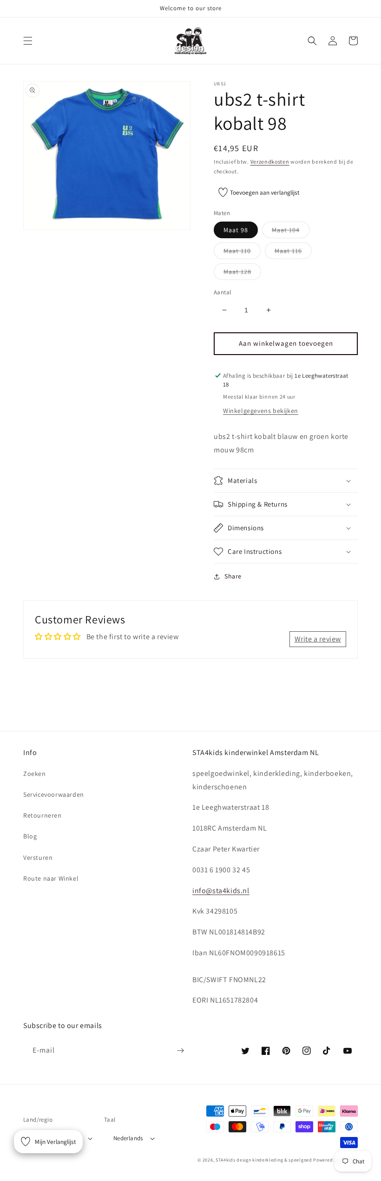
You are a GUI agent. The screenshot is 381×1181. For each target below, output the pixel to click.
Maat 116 (293, 252)
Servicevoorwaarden (53, 794)
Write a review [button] (318, 639)
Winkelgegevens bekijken (260, 410)
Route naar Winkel (51, 878)
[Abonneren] (180, 1050)
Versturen (38, 857)
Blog (30, 836)
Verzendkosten (269, 161)
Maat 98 (235, 230)
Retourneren (42, 815)
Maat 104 (290, 231)
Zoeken (34, 773)
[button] (28, 41)
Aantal (222, 292)
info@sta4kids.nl (221, 890)
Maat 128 (242, 273)
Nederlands (128, 1138)
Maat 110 (242, 252)
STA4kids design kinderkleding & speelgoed (264, 1160)
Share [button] (233, 576)
